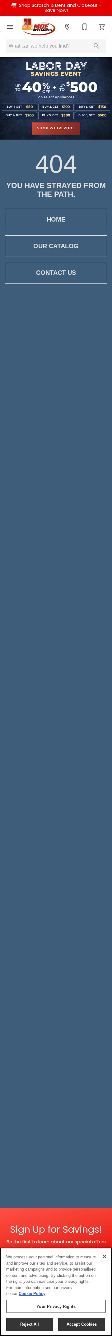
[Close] (104, 1256)
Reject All (29, 1324)
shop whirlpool (56, 128)
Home (56, 219)
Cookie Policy (32, 1293)
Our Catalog (56, 246)
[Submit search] (96, 46)
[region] (56, 1292)
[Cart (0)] (102, 26)
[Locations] (67, 26)
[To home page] (38, 27)
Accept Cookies (82, 1324)
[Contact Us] (84, 26)
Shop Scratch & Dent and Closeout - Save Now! (60, 8)
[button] (9, 26)
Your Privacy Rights (55, 1306)
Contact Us (56, 272)
